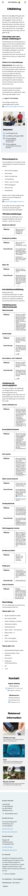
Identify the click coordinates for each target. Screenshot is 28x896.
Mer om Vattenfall (10, 874)
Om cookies (16, 882)
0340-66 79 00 (15, 700)
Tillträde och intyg (9, 738)
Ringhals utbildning (14, 690)
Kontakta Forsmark (7, 829)
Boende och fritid (8, 781)
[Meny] (2, 2)
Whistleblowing (6, 882)
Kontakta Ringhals (7, 847)
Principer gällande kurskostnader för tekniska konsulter (13, 146)
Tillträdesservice (15, 702)
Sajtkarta (5, 886)
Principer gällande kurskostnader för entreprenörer (11, 140)
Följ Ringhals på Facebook (9, 850)
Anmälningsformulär (12, 133)
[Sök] (26, 2)
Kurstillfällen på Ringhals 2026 (14, 136)
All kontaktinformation (11, 813)
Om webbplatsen (7, 879)
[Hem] (14, 2)
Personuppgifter (17, 879)
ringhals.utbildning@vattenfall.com (14, 106)
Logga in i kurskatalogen (11, 98)
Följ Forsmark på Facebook (9, 832)
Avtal (4, 760)
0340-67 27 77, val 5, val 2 (15, 688)
